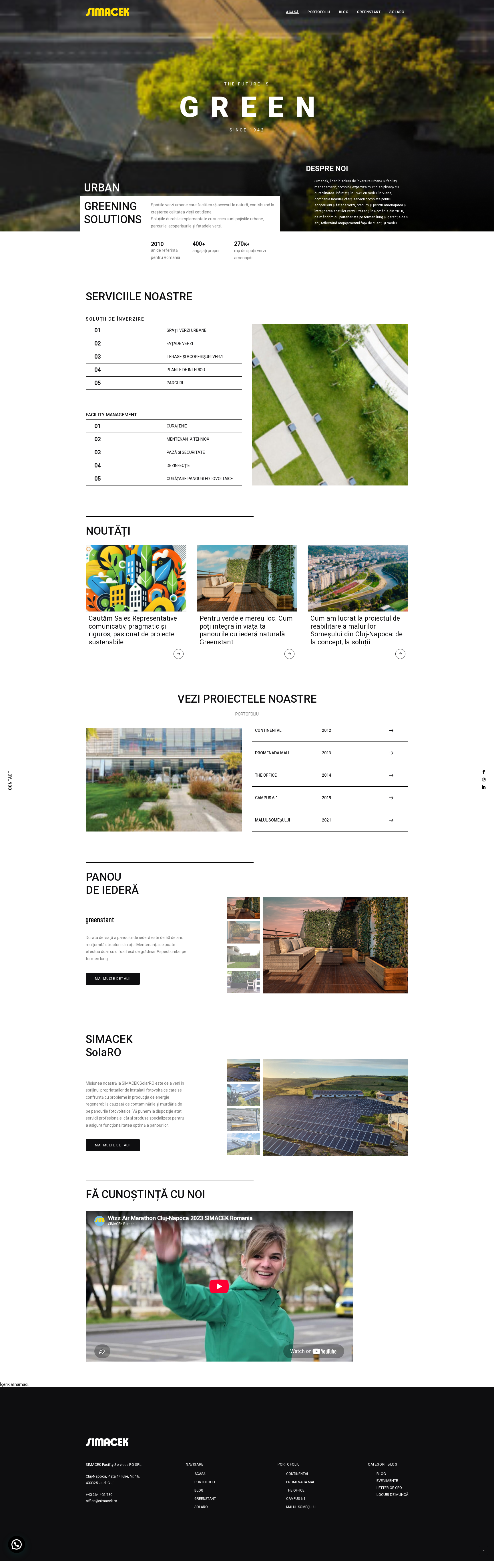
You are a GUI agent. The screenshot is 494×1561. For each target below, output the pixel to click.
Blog (343, 12)
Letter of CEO (389, 1488)
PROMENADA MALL (301, 1482)
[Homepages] (107, 1442)
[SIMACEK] (108, 12)
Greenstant (369, 12)
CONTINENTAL (297, 1474)
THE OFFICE (295, 1490)
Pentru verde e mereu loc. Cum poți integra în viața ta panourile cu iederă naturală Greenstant (246, 630)
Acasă (292, 12)
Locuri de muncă (392, 1494)
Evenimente (387, 1480)
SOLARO (397, 12)
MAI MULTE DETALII (113, 979)
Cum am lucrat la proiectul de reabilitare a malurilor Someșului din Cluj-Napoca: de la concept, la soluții (356, 630)
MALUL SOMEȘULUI (301, 1507)
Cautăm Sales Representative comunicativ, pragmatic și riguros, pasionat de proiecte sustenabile (133, 630)
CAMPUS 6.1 (296, 1499)
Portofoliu (319, 12)
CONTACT (10, 780)
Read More (179, 655)
